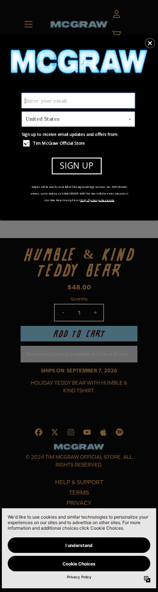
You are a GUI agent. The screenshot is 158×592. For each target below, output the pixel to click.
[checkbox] (79, 143)
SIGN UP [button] (76, 165)
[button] (150, 42)
